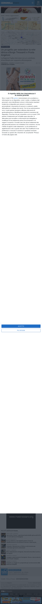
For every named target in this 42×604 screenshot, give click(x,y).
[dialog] (21, 302)
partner (16, 98)
